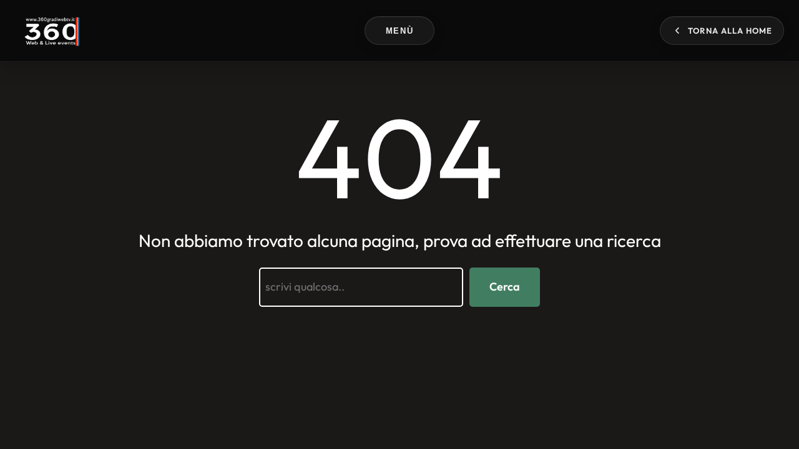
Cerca (504, 286)
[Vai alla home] (51, 30)
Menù (399, 31)
